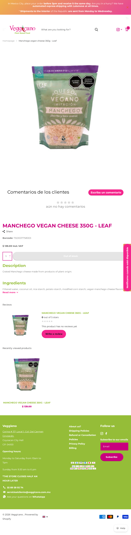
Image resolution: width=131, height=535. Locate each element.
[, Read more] (119, 29)
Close (127, 7)
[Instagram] (101, 433)
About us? (75, 426)
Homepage (9, 40)
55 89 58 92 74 (15, 487)
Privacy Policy (77, 443)
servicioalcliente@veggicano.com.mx (28, 492)
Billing (73, 448)
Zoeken (96, 30)
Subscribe (112, 457)
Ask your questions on (26, 496)
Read (9, 292)
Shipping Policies (79, 430)
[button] (10, 253)
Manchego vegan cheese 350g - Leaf (26, 402)
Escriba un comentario (106, 192)
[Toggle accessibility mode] (126, 18)
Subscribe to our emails (114, 439)
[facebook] (106, 433)
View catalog (4, 29)
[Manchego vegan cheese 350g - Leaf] (27, 374)
